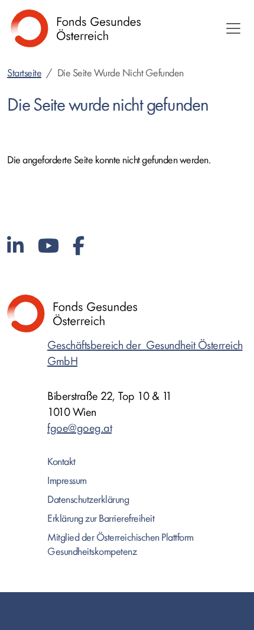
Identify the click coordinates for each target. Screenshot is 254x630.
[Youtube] (48, 246)
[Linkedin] (15, 246)
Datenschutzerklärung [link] (88, 499)
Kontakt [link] (61, 461)
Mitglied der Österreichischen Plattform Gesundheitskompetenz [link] (120, 544)
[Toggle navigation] (233, 28)
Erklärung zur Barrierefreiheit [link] (100, 518)
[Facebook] (78, 246)
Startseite (24, 73)
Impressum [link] (67, 480)
